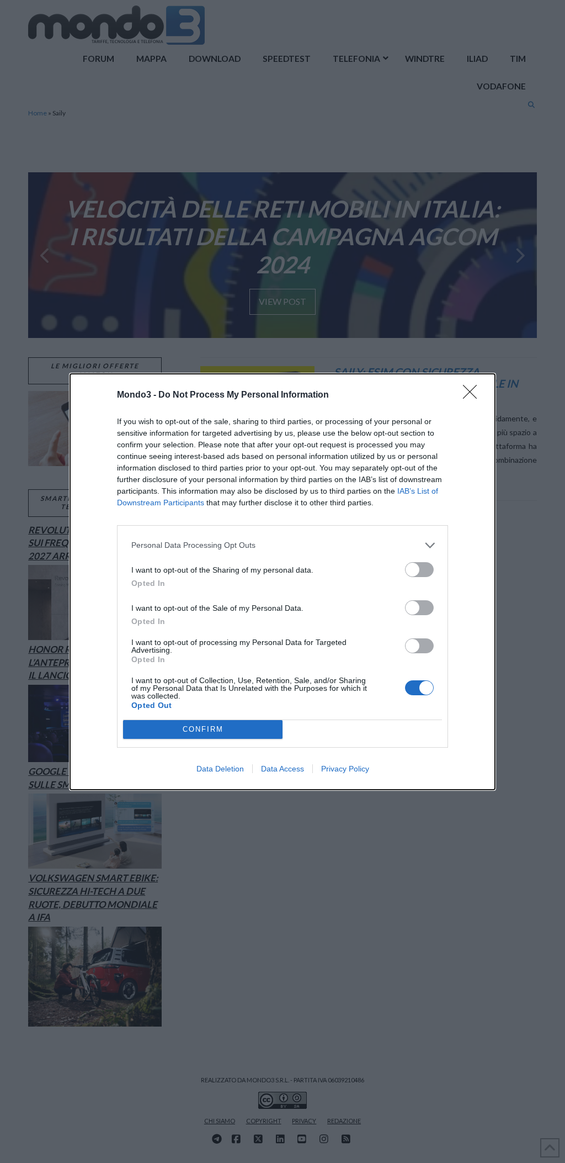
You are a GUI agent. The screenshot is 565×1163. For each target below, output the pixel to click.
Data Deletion (220, 768)
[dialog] (282, 582)
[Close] (473, 395)
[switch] (419, 569)
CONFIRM (203, 729)
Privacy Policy (345, 768)
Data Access (282, 768)
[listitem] (282, 545)
